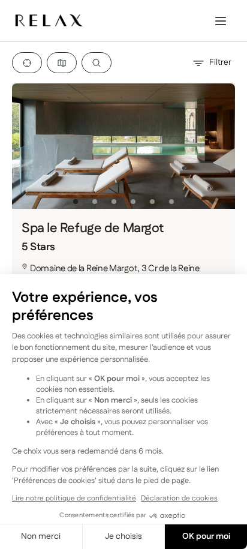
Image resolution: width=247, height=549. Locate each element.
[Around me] (27, 62)
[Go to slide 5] (152, 201)
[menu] (220, 21)
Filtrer (220, 62)
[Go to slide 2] (95, 201)
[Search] (97, 62)
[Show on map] (62, 62)
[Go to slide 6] (171, 201)
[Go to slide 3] (114, 201)
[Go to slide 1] (75, 201)
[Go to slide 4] (133, 201)
